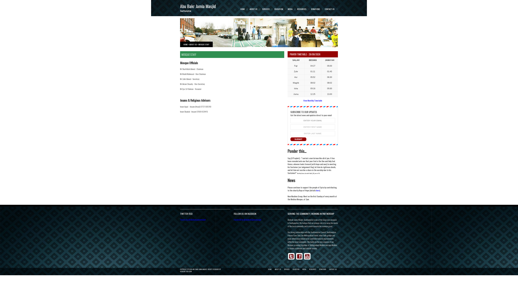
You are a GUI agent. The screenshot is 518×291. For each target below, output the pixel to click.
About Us (253, 9)
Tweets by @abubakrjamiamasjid (193, 219)
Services (266, 9)
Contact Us (330, 9)
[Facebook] (299, 259)
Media (290, 9)
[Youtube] (307, 259)
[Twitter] (291, 259)
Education (278, 9)
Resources (301, 9)
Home (242, 9)
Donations (315, 9)
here (318, 190)
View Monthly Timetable (312, 100)
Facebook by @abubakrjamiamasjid (247, 219)
